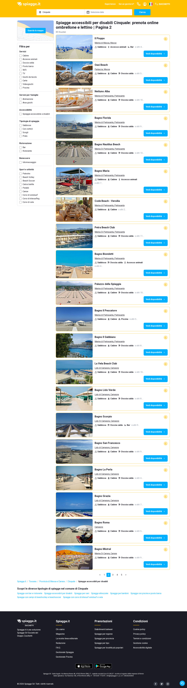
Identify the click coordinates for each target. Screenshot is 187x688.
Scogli (25, 132)
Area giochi (28, 102)
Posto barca (28, 66)
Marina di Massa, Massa (105, 43)
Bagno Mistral (103, 549)
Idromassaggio (29, 162)
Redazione (60, 643)
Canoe (25, 191)
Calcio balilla (28, 184)
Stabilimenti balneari (104, 629)
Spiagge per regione (104, 634)
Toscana (32, 581)
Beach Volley (28, 177)
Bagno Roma (102, 522)
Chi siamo (60, 629)
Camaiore (99, 527)
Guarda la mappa (36, 30)
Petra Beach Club (105, 227)
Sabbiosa (27, 125)
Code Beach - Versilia (107, 200)
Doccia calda (28, 63)
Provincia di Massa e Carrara (52, 581)
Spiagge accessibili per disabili (58, 593)
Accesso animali (30, 59)
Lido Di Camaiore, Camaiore (107, 421)
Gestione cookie (140, 643)
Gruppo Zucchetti (24, 636)
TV (24, 73)
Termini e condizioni (142, 638)
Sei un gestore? (126, 4)
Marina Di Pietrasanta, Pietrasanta (110, 149)
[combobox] (60, 12)
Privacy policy (139, 634)
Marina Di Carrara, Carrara (106, 553)
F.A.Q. (58, 647)
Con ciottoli (28, 129)
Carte (25, 80)
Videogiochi (28, 84)
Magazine (60, 634)
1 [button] (104, 575)
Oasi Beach (101, 64)
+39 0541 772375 (99, 676)
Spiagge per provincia (104, 638)
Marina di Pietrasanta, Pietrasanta (110, 96)
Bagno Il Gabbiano (105, 337)
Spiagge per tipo (102, 643)
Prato (25, 136)
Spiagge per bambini (119, 593)
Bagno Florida (103, 117)
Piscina (26, 88)
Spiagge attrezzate (99, 593)
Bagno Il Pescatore (106, 310)
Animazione (28, 99)
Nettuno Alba (102, 91)
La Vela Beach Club (106, 363)
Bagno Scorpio (103, 416)
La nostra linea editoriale (67, 638)
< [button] (99, 575)
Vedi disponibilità (154, 53)
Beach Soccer (29, 181)
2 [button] (108, 575)
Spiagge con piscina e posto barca (146, 593)
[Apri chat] (182, 683)
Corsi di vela (28, 202)
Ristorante (27, 151)
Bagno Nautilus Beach (107, 144)
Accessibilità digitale (142, 647)
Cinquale (71, 581)
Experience (110, 4)
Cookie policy (139, 629)
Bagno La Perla (103, 469)
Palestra (26, 173)
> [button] (125, 575)
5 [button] (121, 575)
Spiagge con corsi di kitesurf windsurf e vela (83, 597)
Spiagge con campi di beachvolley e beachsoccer (39, 597)
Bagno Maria (102, 170)
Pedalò (26, 188)
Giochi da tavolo (30, 77)
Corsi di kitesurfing (31, 198)
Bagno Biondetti (104, 253)
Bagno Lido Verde (105, 390)
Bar (24, 147)
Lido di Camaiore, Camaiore (107, 368)
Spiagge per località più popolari (109, 647)
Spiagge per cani (81, 593)
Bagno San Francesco (107, 443)
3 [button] (112, 575)
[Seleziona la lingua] (151, 4)
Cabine (26, 55)
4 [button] (117, 575)
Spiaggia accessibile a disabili (36, 114)
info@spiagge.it (112, 676)
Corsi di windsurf (30, 195)
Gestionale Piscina (64, 657)
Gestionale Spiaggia (65, 652)
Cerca (142, 12)
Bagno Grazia (102, 496)
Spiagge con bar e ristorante (29, 593)
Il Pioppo (100, 38)
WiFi (25, 70)
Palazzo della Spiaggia (108, 284)
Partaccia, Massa (102, 69)
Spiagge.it (21, 581)
